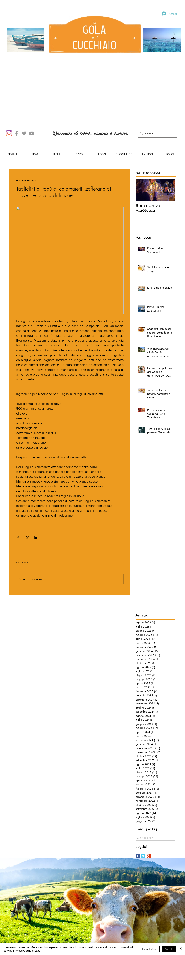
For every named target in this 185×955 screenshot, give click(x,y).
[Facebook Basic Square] (138, 815)
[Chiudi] (180, 949)
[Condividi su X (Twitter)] (27, 496)
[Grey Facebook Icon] (16, 92)
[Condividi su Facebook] (18, 496)
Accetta (169, 949)
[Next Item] (169, 149)
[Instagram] (9, 92)
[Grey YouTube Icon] (32, 92)
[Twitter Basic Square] (143, 815)
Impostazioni (149, 949)
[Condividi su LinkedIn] (35, 496)
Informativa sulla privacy (26, 950)
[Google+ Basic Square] (149, 815)
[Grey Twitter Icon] (24, 92)
